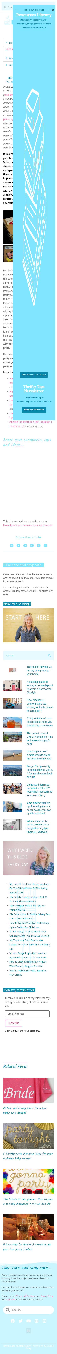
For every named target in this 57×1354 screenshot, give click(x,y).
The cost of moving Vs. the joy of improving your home (39, 670)
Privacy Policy (47, 1296)
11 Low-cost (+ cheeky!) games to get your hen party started (27, 1247)
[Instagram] (44, 1321)
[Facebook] (13, 1321)
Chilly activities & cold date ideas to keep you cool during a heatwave (40, 722)
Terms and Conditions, (26, 1296)
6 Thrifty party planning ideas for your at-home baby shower (28, 1156)
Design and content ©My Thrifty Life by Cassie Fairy (28, 1347)
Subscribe (13, 1022)
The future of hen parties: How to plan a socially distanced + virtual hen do (28, 1201)
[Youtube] (28, 1321)
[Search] (49, 655)
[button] (28, 1330)
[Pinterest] (36, 1321)
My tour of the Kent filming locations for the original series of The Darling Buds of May (29, 888)
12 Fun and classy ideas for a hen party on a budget (24, 1110)
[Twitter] (21, 1321)
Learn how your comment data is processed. (28, 525)
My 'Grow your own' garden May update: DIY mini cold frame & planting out (30, 944)
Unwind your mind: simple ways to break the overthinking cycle (39, 755)
